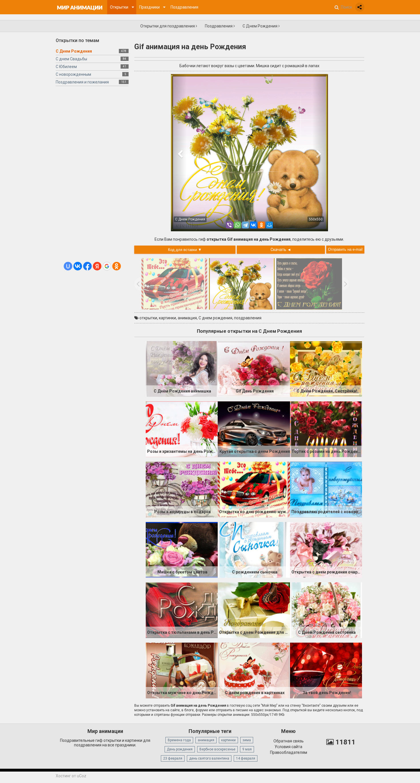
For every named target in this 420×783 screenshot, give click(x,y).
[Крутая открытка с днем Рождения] (254, 429)
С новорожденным (73, 74)
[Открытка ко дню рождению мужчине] (254, 489)
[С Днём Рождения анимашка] (182, 368)
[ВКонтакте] (253, 225)
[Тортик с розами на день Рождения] (326, 429)
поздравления (247, 318)
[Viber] (229, 225)
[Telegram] (245, 225)
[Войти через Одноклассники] (116, 266)
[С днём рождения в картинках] (254, 670)
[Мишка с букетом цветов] (182, 549)
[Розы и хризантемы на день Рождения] (182, 429)
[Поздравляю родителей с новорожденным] (326, 489)
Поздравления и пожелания (82, 82)
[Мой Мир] (269, 225)
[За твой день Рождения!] (326, 670)
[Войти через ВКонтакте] (77, 266)
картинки (167, 318)
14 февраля (245, 758)
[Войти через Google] (107, 266)
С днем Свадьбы (71, 59)
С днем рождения (215, 318)
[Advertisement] (92, 176)
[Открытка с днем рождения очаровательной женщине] (326, 549)
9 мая (247, 749)
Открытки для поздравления (168, 26)
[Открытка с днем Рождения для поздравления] (254, 609)
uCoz (81, 776)
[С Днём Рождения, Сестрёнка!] (326, 368)
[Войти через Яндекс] (97, 266)
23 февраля (172, 758)
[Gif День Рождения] (254, 368)
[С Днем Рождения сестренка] (326, 609)
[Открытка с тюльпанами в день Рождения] (182, 609)
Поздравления (219, 26)
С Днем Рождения (260, 26)
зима (247, 740)
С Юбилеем (66, 66)
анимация (187, 318)
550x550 (316, 219)
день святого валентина (209, 758)
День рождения (180, 749)
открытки (148, 318)
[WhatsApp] (237, 225)
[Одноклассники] (261, 225)
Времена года (179, 740)
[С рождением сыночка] (254, 549)
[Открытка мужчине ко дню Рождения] (182, 670)
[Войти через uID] (68, 266)
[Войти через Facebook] (87, 266)
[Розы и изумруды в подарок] (182, 489)
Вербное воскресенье (217, 749)
